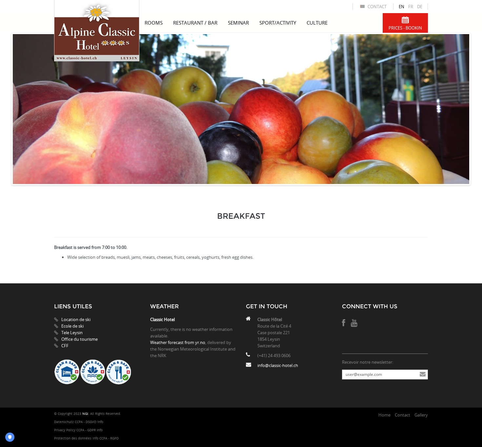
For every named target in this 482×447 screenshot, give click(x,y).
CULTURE (317, 22)
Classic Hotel (162, 319)
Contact (377, 7)
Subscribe (422, 374)
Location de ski (75, 319)
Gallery (421, 415)
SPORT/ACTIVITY (277, 22)
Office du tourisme (79, 339)
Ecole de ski (72, 326)
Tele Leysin (72, 332)
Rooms (154, 22)
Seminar (238, 22)
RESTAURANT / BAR (195, 22)
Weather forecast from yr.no (177, 342)
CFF (65, 346)
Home (384, 415)
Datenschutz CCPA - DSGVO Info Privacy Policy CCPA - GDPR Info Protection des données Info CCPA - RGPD (86, 430)
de (419, 7)
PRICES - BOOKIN (405, 28)
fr (410, 7)
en (401, 7)
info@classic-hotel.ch (277, 365)
